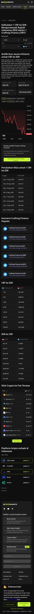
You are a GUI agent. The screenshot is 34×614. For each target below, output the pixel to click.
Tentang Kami (7, 576)
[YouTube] (8, 509)
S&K (4, 611)
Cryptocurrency (23, 576)
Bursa (20, 579)
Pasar (25, 7)
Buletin (9, 7)
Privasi (8, 611)
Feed (2, 7)
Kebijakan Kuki (12, 600)
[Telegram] (12, 509)
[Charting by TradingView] (4, 136)
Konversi (4, 20)
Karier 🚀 (6, 579)
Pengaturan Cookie (25, 611)
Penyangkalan (15, 611)
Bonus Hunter (17, 7)
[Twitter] (4, 509)
